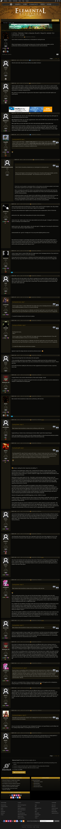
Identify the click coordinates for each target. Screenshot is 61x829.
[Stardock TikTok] (15, 797)
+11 (5, 219)
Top (58, 60)
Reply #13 (14, 396)
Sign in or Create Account (18, 772)
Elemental (19, 806)
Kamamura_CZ (5, 382)
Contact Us (37, 816)
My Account (54, 806)
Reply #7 (14, 250)
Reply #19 (14, 579)
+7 (5, 128)
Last (58, 58)
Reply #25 (14, 733)
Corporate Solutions (4, 806)
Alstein (5, 40)
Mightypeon (6, 120)
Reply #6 (14, 204)
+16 (5, 725)
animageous (6, 587)
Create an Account (55, 808)
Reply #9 (14, 297)
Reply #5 (17, 159)
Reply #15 (14, 443)
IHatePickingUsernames (7, 167)
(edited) (42, 419)
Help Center (54, 804)
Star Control (20, 811)
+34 (5, 388)
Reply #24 (14, 710)
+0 (5, 75)
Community (15, 0)
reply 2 (22, 139)
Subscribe (57, 821)
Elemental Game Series (24, 30)
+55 (5, 46)
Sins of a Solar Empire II (21, 809)
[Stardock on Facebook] (12, 795)
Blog (23, 0)
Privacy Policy (24, 826)
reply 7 (23, 302)
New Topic (55, 20)
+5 (5, 635)
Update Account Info (55, 813)
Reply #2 (14, 83)
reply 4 (22, 448)
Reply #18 (14, 557)
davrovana (5, 258)
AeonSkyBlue (6, 427)
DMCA (34, 826)
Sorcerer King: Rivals (21, 817)
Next (56, 58)
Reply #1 (14, 60)
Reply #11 (14, 355)
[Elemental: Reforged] (30, 12)
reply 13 (21, 424)
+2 (5, 370)
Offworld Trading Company (22, 814)
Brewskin (6, 718)
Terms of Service (29, 826)
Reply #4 (14, 134)
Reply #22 (14, 663)
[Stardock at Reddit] (11, 797)
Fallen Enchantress (36, 30)
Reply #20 (14, 620)
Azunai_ (6, 519)
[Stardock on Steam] (21, 795)
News (20, 0)
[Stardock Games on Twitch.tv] (16, 795)
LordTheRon (6, 304)
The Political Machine (21, 813)
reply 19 (24, 715)
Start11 (2, 808)
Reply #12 (14, 375)
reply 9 (23, 325)
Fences (2, 809)
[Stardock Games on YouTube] (14, 795)
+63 (5, 335)
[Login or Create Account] (55, 1)
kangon (6, 67)
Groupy (2, 814)
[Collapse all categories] (59, 779)
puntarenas (5, 211)
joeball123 (5, 91)
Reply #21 (14, 642)
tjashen (5, 450)
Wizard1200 (6, 628)
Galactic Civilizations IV (21, 808)
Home (3, 30)
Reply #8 (14, 275)
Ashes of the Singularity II (22, 804)
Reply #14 (14, 419)
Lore (25, 4)
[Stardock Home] (1, 1)
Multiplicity (2, 813)
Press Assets (37, 813)
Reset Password (54, 811)
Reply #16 (14, 511)
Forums (36, 817)
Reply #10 (14, 320)
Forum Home (5, 22)
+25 (5, 526)
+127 (5, 98)
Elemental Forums (30, 37)
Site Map (37, 826)
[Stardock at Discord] (13, 797)
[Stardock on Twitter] (10, 795)
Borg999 (6, 142)
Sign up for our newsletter (33, 821)
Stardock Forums (35, 60)
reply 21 (25, 668)
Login (13, 22)
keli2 (6, 283)
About (36, 804)
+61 (5, 266)
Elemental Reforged (11, 30)
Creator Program (37, 814)
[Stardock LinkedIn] (18, 797)
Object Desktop (3, 804)
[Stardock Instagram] (19, 795)
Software (5, 0)
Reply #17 (14, 533)
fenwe (5, 363)
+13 (5, 312)
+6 (5, 595)
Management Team (38, 808)
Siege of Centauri (21, 816)
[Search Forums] (60, 1)
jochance (6, 541)
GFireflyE (6, 328)
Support (27, 0)
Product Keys (54, 809)
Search (10, 22)
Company (37, 802)
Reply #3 (14, 113)
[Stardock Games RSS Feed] (20, 797)
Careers (36, 809)
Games (10, 0)
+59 (5, 149)
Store (49, 4)
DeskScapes (3, 811)
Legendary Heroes (48, 30)
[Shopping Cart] (57, 1)
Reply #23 (14, 688)
